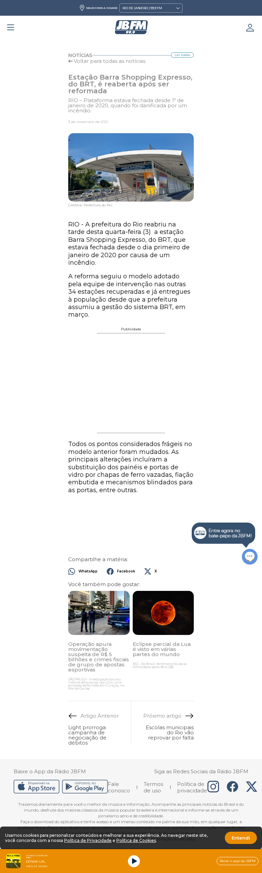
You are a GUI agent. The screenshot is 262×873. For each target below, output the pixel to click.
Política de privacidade (192, 787)
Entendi (241, 838)
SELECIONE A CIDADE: (102, 7)
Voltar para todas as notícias (109, 61)
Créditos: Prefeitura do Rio (90, 205)
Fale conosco (119, 787)
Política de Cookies (136, 840)
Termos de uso (153, 787)
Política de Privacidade (88, 840)
